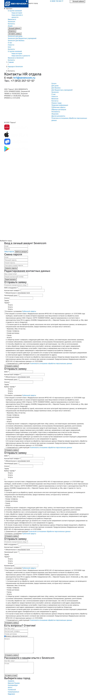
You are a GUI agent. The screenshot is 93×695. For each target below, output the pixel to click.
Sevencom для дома (15, 36)
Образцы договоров (58, 109)
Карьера (9, 8)
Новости (11, 45)
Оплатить (12, 31)
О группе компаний (15, 11)
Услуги (53, 83)
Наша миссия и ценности (21, 56)
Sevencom (55, 92)
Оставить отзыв (11, 675)
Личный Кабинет (15, 28)
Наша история (17, 13)
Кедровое (11, 694)
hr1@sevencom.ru (24, 77)
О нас (10, 43)
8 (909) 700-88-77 (56, 1)
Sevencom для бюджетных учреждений (22, 38)
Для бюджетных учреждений (61, 90)
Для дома (54, 85)
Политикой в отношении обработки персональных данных (51, 363)
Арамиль (11, 681)
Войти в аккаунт (21, 251)
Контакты (11, 24)
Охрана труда (56, 103)
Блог (9, 47)
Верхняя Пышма (14, 683)
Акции (10, 26)
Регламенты (55, 112)
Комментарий (9, 566)
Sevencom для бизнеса (16, 40)
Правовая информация (59, 105)
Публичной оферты (29, 311)
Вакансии (54, 98)
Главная (11, 62)
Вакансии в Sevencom (16, 58)
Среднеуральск (13, 692)
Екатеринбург (13, 685)
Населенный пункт (11, 295)
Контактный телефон (12, 290)
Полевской (12, 689)
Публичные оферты (58, 107)
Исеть (10, 687)
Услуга (6, 298)
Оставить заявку (15, 34)
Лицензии (54, 114)
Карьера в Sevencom (15, 66)
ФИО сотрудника (11, 288)
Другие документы (58, 116)
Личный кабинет (78, 1)
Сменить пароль (11, 268)
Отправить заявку (11, 366)
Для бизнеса (55, 88)
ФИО (6, 372)
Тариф (6, 300)
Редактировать (10, 279)
